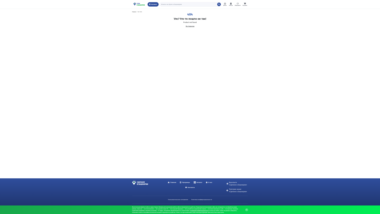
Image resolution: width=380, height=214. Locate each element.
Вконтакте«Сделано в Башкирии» (238, 184)
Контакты (191, 187)
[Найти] (219, 4)
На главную (190, 26)
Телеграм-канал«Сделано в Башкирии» (238, 190)
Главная (134, 11)
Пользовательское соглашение (178, 199)
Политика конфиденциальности (201, 199)
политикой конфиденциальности (199, 210)
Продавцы (186, 182)
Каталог (199, 182)
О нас (210, 182)
